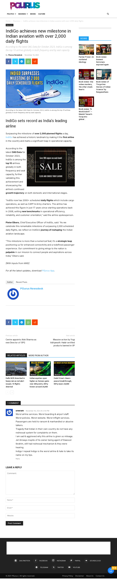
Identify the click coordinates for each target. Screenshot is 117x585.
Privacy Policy (67, 576)
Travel (9, 375)
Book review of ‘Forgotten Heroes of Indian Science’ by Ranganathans (103, 87)
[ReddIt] (35, 61)
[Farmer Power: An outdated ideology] (86, 49)
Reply (18, 459)
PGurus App (48, 270)
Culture (41, 14)
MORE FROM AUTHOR (39, 355)
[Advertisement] (77, 6)
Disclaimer (79, 576)
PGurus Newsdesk (15, 55)
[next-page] (12, 392)
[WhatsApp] (28, 61)
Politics (10, 14)
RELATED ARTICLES (16, 355)
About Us (89, 576)
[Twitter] (15, 61)
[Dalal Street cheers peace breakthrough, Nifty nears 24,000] (64, 368)
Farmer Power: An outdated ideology (86, 59)
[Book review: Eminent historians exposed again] (103, 49)
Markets (33, 375)
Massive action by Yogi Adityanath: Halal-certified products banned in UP (62, 342)
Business (22, 14)
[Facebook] (8, 61)
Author (10, 282)
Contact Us (100, 576)
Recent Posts (21, 282)
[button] (107, 14)
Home (8, 21)
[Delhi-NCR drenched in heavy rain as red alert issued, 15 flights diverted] (16, 368)
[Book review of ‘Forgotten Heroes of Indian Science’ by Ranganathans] (103, 74)
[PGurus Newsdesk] (13, 294)
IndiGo (9, 137)
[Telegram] (22, 61)
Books (33, 14)
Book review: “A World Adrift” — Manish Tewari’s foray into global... (85, 114)
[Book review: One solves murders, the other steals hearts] (86, 74)
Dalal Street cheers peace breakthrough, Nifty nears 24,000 (63, 381)
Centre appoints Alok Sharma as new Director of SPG (21, 341)
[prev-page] (7, 392)
